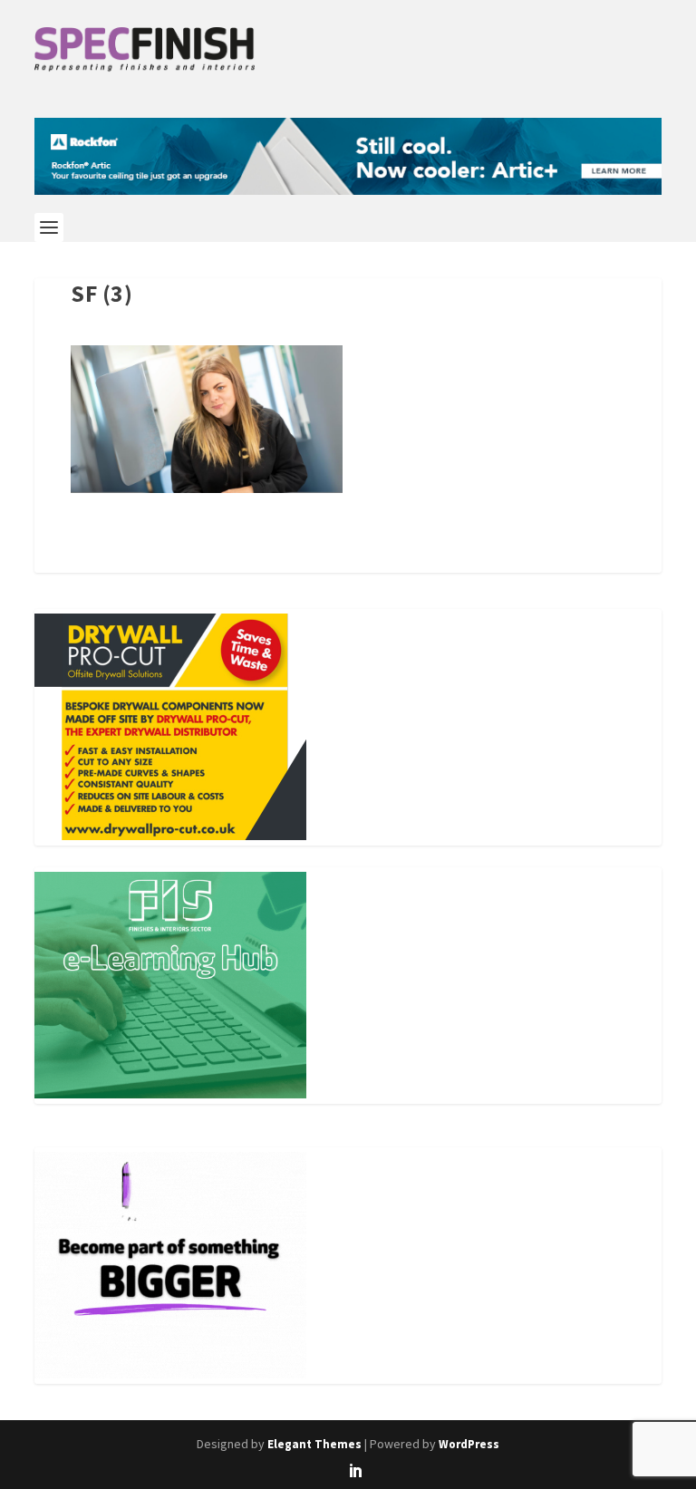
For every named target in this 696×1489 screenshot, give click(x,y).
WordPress (469, 1444)
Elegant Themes (314, 1444)
